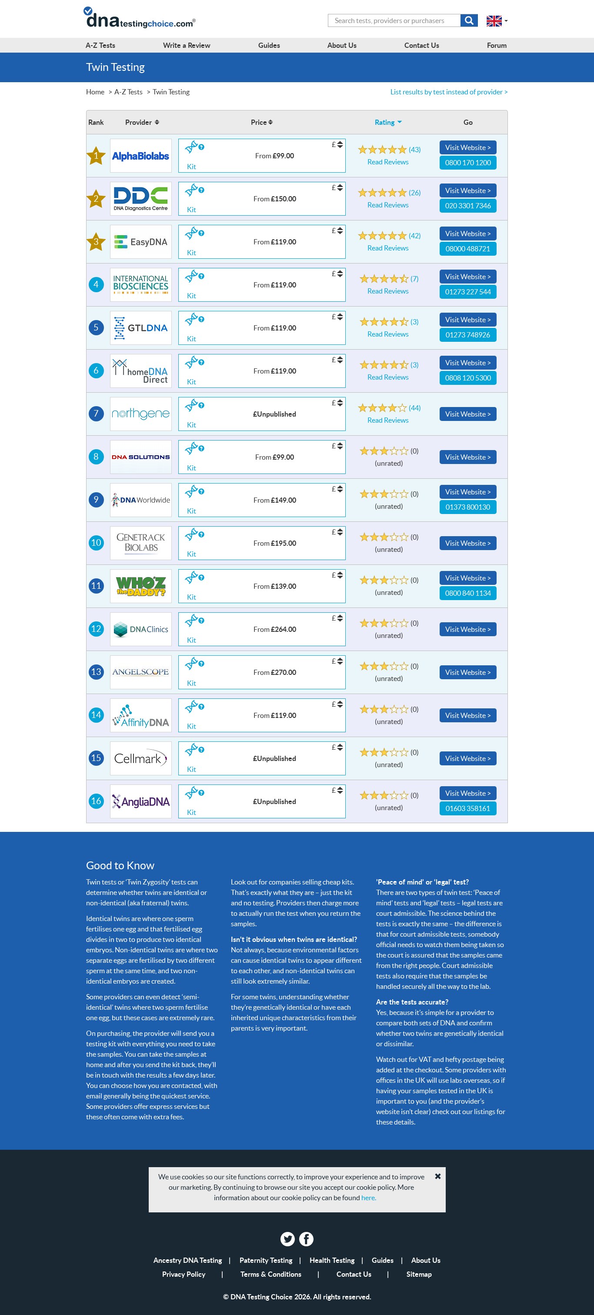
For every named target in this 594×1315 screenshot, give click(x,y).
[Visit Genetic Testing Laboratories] (141, 328)
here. (368, 1198)
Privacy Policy (183, 1274)
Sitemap (419, 1274)
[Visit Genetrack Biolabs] (141, 543)
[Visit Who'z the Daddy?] (141, 586)
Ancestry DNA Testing (188, 1260)
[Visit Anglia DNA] (141, 801)
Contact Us (354, 1274)
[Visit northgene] (141, 414)
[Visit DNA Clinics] (141, 629)
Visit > (468, 147)
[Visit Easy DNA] (141, 242)
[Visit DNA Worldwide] (141, 500)
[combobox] (403, 20)
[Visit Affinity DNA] (141, 715)
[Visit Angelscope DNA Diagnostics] (141, 672)
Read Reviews (394, 154)
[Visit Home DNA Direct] (141, 371)
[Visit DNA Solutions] (141, 457)
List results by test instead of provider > (449, 92)
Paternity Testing (266, 1260)
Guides (383, 1260)
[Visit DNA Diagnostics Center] (141, 199)
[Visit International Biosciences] (141, 285)
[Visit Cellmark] (141, 758)
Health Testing (332, 1260)
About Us (425, 1260)
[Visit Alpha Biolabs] (141, 156)
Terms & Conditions (270, 1274)
